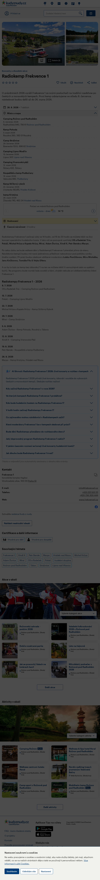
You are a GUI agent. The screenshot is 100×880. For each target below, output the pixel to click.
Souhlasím (12, 871)
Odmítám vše (29, 871)
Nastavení (46, 871)
